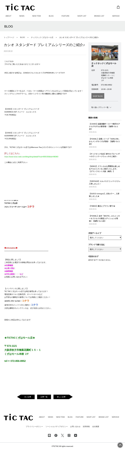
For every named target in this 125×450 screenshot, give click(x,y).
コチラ (30, 206)
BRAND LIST (99, 16)
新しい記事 (61, 397)
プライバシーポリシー (34, 426)
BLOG (51, 16)
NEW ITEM (36, 16)
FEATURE (65, 16)
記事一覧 (44, 397)
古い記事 (27, 397)
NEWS (21, 16)
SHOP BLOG (98, 96)
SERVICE (116, 16)
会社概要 (95, 426)
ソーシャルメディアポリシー (57, 426)
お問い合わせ (75, 426)
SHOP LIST (81, 16)
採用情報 (86, 426)
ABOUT (8, 16)
